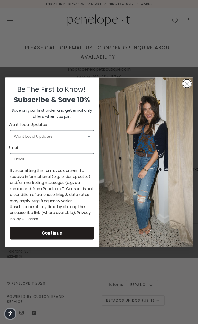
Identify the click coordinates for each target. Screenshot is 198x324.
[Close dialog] (187, 83)
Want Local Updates (28, 125)
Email (14, 147)
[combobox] (50, 136)
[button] (10, 314)
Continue (52, 233)
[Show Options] (89, 136)
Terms (32, 218)
